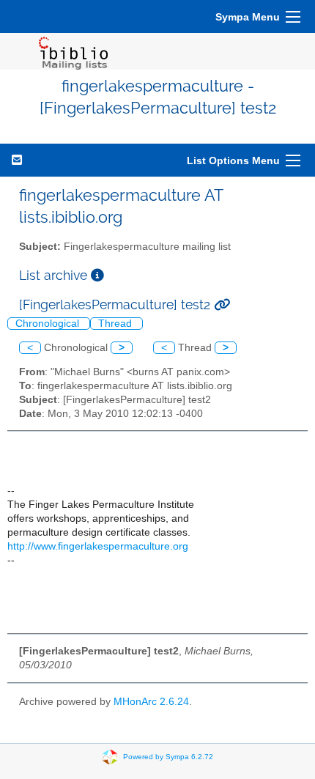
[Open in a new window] (97, 275)
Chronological (48, 323)
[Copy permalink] (222, 304)
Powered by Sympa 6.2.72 (168, 757)
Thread (116, 323)
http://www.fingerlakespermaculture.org (97, 546)
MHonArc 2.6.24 (151, 701)
